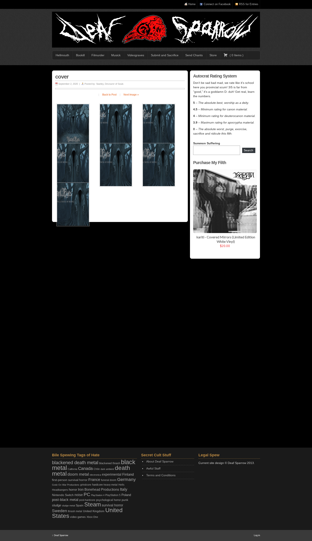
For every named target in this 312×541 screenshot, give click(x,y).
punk (125, 500)
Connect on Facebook (217, 4)
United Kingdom (93, 511)
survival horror (112, 505)
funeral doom (108, 480)
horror (73, 489)
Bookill (80, 55)
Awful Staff (153, 468)
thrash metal (75, 511)
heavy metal (111, 484)
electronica (95, 475)
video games (78, 517)
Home (191, 4)
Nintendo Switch (63, 495)
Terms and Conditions (161, 475)
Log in (257, 535)
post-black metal (65, 500)
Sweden (59, 511)
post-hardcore (87, 500)
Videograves (135, 55)
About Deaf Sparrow (159, 461)
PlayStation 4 (97, 495)
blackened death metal (75, 462)
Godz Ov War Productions (65, 484)
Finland (128, 474)
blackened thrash (109, 463)
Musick (116, 55)
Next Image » (131, 94)
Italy (123, 489)
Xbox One (92, 517)
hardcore (97, 484)
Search (248, 150)
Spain (79, 505)
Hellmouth (62, 55)
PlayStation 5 (113, 495)
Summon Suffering (206, 143)
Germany (126, 479)
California (72, 469)
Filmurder (97, 55)
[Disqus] (120, 280)
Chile (97, 469)
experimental (111, 474)
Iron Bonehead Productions (98, 489)
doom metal (78, 474)
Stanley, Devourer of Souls (110, 84)
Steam (92, 504)
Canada (85, 468)
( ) (236, 55)
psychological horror (108, 500)
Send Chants (194, 55)
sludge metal (68, 505)
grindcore (85, 484)
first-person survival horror (69, 480)
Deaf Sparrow (60, 535)
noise (78, 495)
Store (213, 55)
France (94, 480)
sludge (56, 505)
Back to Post (109, 94)
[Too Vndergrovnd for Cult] (156, 30)
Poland (126, 495)
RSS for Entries (248, 4)
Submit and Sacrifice (164, 55)
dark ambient (107, 469)
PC (87, 494)
